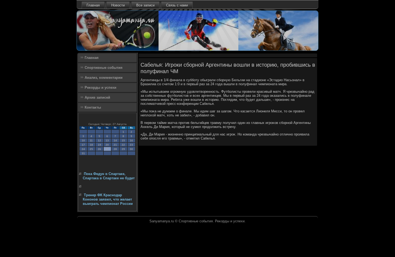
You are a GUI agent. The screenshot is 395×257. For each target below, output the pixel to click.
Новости (118, 5)
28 (115, 149)
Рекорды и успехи (100, 87)
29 (123, 149)
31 (83, 153)
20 (107, 144)
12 (99, 140)
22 (123, 144)
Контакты (93, 107)
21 (115, 144)
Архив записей (97, 97)
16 (131, 140)
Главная (93, 5)
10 (83, 140)
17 (83, 144)
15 (123, 140)
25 (91, 149)
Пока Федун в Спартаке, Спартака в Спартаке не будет (109, 176)
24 (83, 149)
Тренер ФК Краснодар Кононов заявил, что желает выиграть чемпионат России (108, 199)
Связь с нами (177, 5)
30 (131, 149)
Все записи (145, 5)
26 (99, 149)
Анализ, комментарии (104, 78)
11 (91, 140)
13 (107, 140)
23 (131, 144)
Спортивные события (104, 68)
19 (99, 144)
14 (115, 140)
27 (107, 149)
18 (91, 144)
